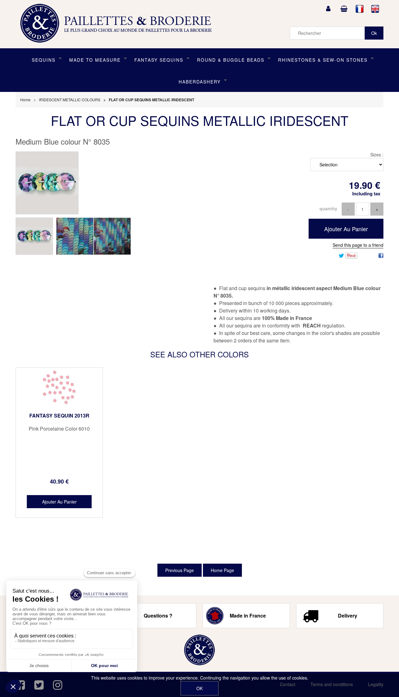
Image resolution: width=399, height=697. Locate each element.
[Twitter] (341, 255)
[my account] (328, 9)
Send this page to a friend (358, 245)
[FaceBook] (380, 255)
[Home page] (118, 23)
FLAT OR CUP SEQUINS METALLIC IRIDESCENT (200, 120)
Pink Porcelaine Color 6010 (59, 428)
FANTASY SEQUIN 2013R (59, 415)
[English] (375, 9)
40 (59, 481)
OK (199, 688)
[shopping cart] (344, 9)
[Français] (360, 9)
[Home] (199, 650)
